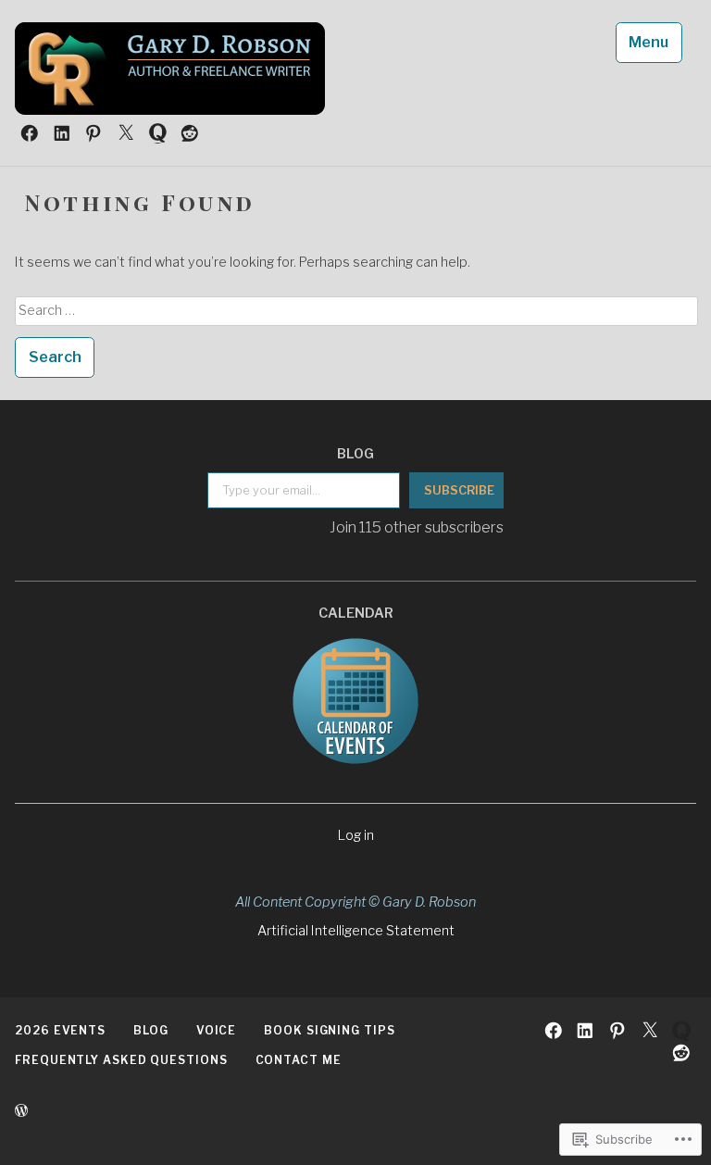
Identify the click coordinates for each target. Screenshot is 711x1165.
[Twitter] (126, 132)
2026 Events (60, 1030)
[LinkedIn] (62, 132)
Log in (356, 835)
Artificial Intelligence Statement (356, 930)
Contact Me (299, 1060)
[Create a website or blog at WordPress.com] (21, 1111)
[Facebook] (29, 132)
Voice (216, 1030)
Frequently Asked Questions (121, 1060)
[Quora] (158, 132)
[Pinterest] (93, 132)
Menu (648, 42)
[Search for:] (356, 310)
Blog (150, 1030)
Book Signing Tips (329, 1030)
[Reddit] (190, 132)
